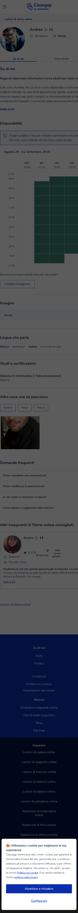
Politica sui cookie (27, 873)
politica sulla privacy (26, 877)
